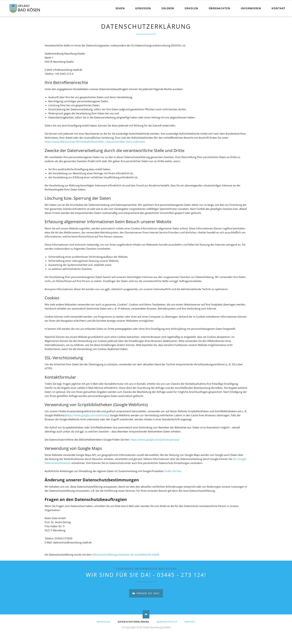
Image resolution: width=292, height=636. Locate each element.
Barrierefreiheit (167, 621)
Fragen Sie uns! (148, 593)
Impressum (103, 621)
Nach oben (146, 614)
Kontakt (190, 621)
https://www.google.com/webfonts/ (87, 415)
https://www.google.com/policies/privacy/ (155, 439)
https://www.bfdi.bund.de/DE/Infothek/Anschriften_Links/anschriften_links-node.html (95, 141)
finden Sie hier (172, 471)
